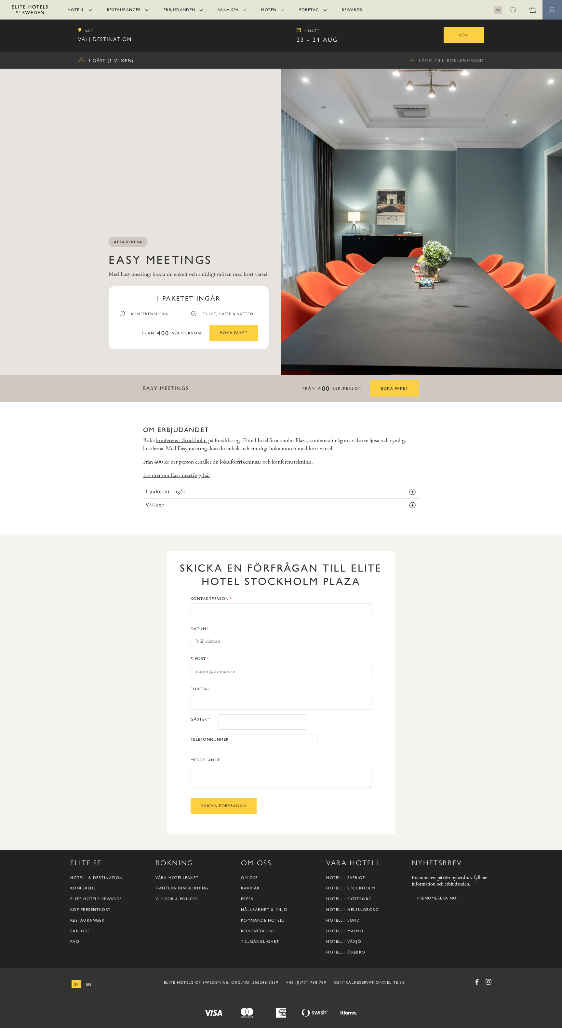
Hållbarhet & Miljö (264, 909)
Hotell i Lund (343, 920)
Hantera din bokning (181, 888)
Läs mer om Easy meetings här (176, 475)
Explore (80, 931)
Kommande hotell (263, 920)
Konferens (83, 888)
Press (247, 899)
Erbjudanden (179, 9)
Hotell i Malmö (344, 931)
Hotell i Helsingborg (352, 909)
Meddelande (205, 760)
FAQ (74, 941)
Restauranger (124, 9)
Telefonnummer (210, 739)
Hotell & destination (96, 877)
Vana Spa (228, 9)
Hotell (76, 9)
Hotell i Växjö (343, 941)
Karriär (250, 888)
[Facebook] (477, 982)
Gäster (199, 719)
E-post (198, 658)
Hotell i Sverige (345, 877)
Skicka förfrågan (223, 806)
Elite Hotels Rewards (96, 899)
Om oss (249, 877)
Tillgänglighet (260, 941)
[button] (513, 10)
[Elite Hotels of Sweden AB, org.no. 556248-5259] (29, 11)
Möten (268, 9)
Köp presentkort (90, 909)
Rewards (352, 9)
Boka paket (234, 333)
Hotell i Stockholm (350, 888)
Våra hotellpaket (176, 877)
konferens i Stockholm (181, 441)
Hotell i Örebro (346, 952)
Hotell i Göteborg (349, 899)
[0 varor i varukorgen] (532, 10)
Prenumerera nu (437, 898)
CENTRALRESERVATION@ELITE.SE (369, 982)
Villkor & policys (176, 899)
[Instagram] (488, 982)
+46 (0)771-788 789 (306, 982)
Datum (198, 629)
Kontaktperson (210, 598)
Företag (309, 9)
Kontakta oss (258, 931)
